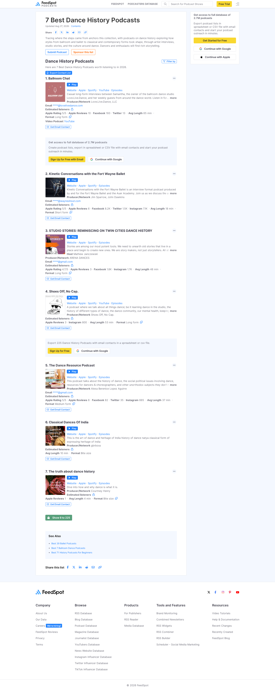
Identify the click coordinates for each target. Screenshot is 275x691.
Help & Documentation (225, 619)
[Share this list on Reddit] (73, 32)
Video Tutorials (221, 613)
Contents (76, 26)
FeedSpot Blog (221, 638)
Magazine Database (87, 631)
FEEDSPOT (117, 3)
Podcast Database (86, 625)
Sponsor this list (83, 52)
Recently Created (222, 631)
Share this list (54, 567)
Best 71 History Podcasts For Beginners (71, 552)
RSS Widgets (164, 625)
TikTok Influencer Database (91, 669)
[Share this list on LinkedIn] (67, 32)
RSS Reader (131, 619)
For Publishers (132, 613)
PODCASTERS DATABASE (143, 3)
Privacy (40, 638)
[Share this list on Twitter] (61, 32)
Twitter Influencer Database (91, 663)
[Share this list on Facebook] (56, 32)
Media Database (134, 625)
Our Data (41, 619)
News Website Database (89, 650)
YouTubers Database (87, 644)
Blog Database (83, 619)
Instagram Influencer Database (93, 656)
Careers (48, 625)
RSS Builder (163, 638)
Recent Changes (222, 625)
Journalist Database (87, 638)
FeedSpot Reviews (47, 631)
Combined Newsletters (170, 619)
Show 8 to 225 (61, 517)
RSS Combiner (165, 631)
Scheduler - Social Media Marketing (177, 644)
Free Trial (224, 4)
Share (48, 32)
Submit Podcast (57, 52)
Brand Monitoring (166, 613)
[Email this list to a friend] (79, 32)
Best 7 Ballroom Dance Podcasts (68, 548)
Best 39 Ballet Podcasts (63, 543)
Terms (39, 644)
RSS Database (83, 613)
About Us (41, 613)
